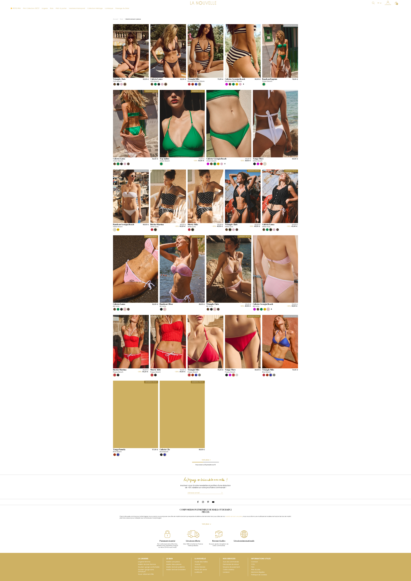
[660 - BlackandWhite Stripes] (199, 84)
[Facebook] (197, 502)
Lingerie (45, 8)
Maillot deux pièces (173, 564)
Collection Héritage (95, 8)
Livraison (226, 572)
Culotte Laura (156, 79)
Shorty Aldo (193, 225)
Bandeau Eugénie (269, 79)
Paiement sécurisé (167, 541)
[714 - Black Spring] (114, 84)
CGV (253, 564)
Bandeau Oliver (166, 304)
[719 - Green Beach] (155, 84)
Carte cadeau (228, 569)
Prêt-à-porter (61, 8)
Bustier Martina (157, 225)
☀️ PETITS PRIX (15, 8)
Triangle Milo (193, 79)
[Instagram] (203, 502)
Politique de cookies (259, 575)
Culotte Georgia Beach (235, 79)
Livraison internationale (244, 541)
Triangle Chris (119, 79)
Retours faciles (218, 541)
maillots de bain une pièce (233, 516)
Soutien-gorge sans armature (146, 570)
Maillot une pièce (173, 562)
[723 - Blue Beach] (196, 84)
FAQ (252, 567)
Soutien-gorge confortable (148, 567)
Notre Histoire (200, 567)
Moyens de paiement (231, 567)
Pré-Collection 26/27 (31, 8)
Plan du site (255, 569)
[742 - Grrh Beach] (125, 84)
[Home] (205, 3)
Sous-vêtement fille (146, 574)
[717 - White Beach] (264, 164)
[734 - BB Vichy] (121, 84)
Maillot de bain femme (147, 564)
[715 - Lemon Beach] (236, 84)
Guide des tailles (201, 562)
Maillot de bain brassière (176, 569)
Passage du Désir (122, 8)
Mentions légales (258, 572)
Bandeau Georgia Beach (123, 225)
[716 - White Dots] (118, 84)
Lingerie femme (144, 562)
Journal (197, 564)
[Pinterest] (208, 502)
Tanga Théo (258, 159)
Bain (51, 8)
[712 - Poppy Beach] (189, 84)
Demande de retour (231, 564)
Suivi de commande (231, 562)
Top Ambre (164, 159)
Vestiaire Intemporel (77, 8)
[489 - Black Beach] (254, 164)
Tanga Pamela (119, 450)
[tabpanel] (167, 540)
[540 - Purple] (226, 84)
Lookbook (198, 572)
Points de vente (201, 569)
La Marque (109, 8)
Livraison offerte (193, 541)
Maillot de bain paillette (175, 567)
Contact (254, 562)
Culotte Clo (165, 450)
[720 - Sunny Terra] (192, 84)
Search (373, 3)
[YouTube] (213, 502)
